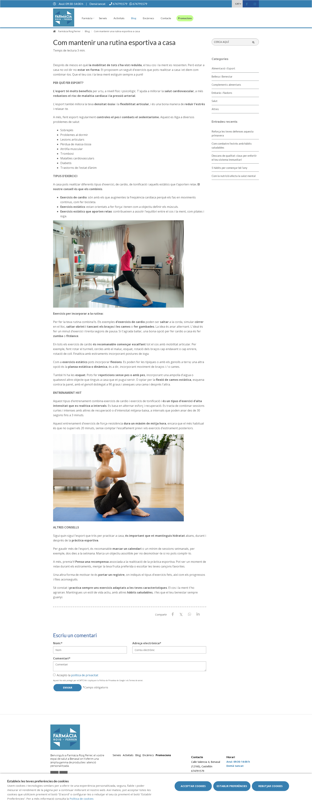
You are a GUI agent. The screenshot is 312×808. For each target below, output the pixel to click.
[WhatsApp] (190, 614)
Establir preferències (232, 786)
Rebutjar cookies (270, 786)
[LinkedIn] (198, 614)
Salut (215, 101)
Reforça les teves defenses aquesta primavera (233, 133)
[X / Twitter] (181, 614)
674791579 (197, 771)
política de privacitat (84, 675)
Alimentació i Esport (223, 69)
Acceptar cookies (193, 786)
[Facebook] (173, 614)
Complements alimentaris (226, 85)
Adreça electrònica (146, 643)
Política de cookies (82, 798)
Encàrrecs (148, 18)
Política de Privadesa (107, 680)
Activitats (119, 18)
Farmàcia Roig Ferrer (69, 31)
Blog (133, 18)
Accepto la (77, 675)
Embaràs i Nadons (222, 93)
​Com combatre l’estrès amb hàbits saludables (232, 145)
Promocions (185, 18)
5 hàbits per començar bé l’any (229, 167)
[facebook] (247, 4)
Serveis (103, 18)
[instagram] (255, 4)
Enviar (67, 687)
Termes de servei (136, 680)
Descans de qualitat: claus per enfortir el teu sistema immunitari (234, 157)
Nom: (57, 643)
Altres (215, 109)
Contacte (166, 18)
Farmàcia (87, 18)
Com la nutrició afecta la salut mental (234, 175)
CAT (237, 3)
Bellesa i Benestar (222, 77)
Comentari (61, 658)
